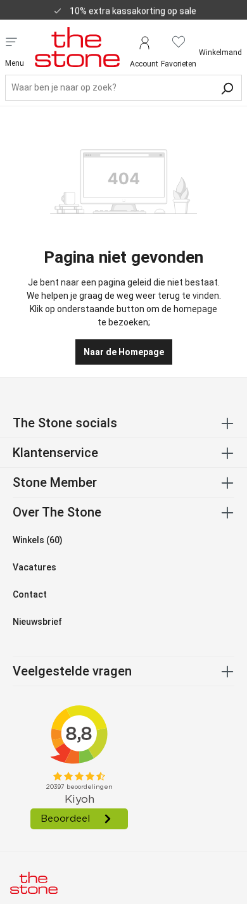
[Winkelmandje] (220, 42)
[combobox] (123, 87)
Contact (30, 594)
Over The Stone (57, 512)
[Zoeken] (226, 87)
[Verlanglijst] (178, 41)
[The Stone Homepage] (77, 46)
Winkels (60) (38, 540)
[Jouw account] (144, 41)
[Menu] (11, 40)
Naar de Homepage (124, 352)
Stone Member (55, 482)
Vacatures (34, 567)
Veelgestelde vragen (72, 671)
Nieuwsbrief (37, 622)
